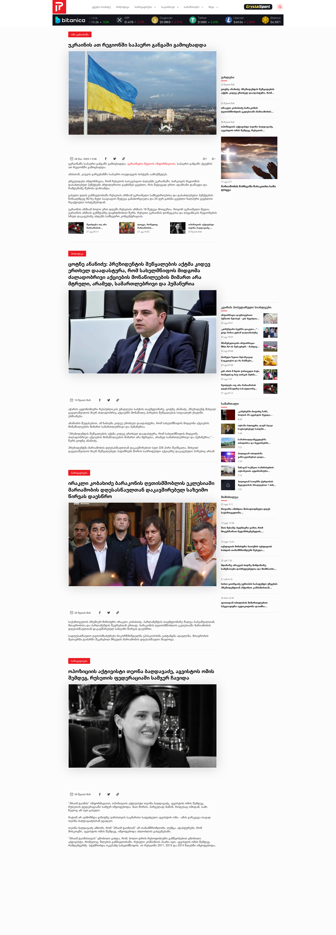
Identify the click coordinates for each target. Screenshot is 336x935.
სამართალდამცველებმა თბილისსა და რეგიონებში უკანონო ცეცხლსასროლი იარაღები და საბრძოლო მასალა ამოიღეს (257, 441)
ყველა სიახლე (101, 7)
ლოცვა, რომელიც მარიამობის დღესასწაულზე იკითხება (147, 226)
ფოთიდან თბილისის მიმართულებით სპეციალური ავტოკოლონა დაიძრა (244, 604)
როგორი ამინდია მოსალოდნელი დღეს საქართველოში (245, 510)
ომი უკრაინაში (80, 34)
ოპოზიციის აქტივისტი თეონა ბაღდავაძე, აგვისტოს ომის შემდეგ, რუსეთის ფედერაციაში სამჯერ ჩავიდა (202, 226)
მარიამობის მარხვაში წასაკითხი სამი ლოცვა (248, 188)
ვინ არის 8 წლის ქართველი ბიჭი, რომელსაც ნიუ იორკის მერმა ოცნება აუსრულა (240, 373)
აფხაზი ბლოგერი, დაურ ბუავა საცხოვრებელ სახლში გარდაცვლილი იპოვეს (255, 427)
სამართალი (230, 403)
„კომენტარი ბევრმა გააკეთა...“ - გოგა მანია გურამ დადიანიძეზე (239, 331)
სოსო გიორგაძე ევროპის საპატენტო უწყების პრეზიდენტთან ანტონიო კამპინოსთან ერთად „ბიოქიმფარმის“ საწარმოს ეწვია (249, 585)
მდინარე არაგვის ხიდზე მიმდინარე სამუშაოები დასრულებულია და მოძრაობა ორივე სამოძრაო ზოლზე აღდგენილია (247, 567)
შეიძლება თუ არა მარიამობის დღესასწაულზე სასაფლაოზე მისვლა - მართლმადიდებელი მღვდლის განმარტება (99, 226)
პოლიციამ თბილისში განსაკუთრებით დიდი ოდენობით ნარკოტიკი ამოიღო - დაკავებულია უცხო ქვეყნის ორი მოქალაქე (256, 455)
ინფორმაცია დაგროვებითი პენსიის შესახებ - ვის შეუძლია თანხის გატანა (239, 317)
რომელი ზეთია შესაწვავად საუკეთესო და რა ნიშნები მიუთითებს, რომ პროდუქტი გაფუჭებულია (237, 359)
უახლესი (227, 77)
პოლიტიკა (122, 7)
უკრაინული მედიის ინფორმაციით (151, 163)
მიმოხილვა (229, 497)
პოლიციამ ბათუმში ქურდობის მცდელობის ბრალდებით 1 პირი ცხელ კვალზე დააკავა (256, 483)
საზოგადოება (79, 472)
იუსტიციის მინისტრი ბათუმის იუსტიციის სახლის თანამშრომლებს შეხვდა (246, 548)
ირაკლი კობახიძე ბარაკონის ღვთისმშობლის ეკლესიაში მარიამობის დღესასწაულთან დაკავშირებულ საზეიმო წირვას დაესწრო (247, 109)
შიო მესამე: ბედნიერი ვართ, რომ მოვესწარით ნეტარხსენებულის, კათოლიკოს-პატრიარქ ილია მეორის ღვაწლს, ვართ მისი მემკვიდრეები (244, 529)
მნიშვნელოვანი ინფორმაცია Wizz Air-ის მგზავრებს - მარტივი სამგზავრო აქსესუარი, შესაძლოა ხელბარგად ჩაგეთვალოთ (239, 345)
